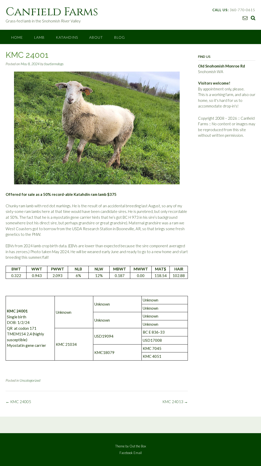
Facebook (126, 453)
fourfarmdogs (54, 64)
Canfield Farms (52, 11)
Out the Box (137, 446)
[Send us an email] (245, 18)
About (96, 37)
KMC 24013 (175, 401)
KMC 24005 (18, 401)
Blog (119, 37)
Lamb (39, 37)
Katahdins (67, 37)
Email (138, 453)
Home (17, 37)
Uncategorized (30, 380)
